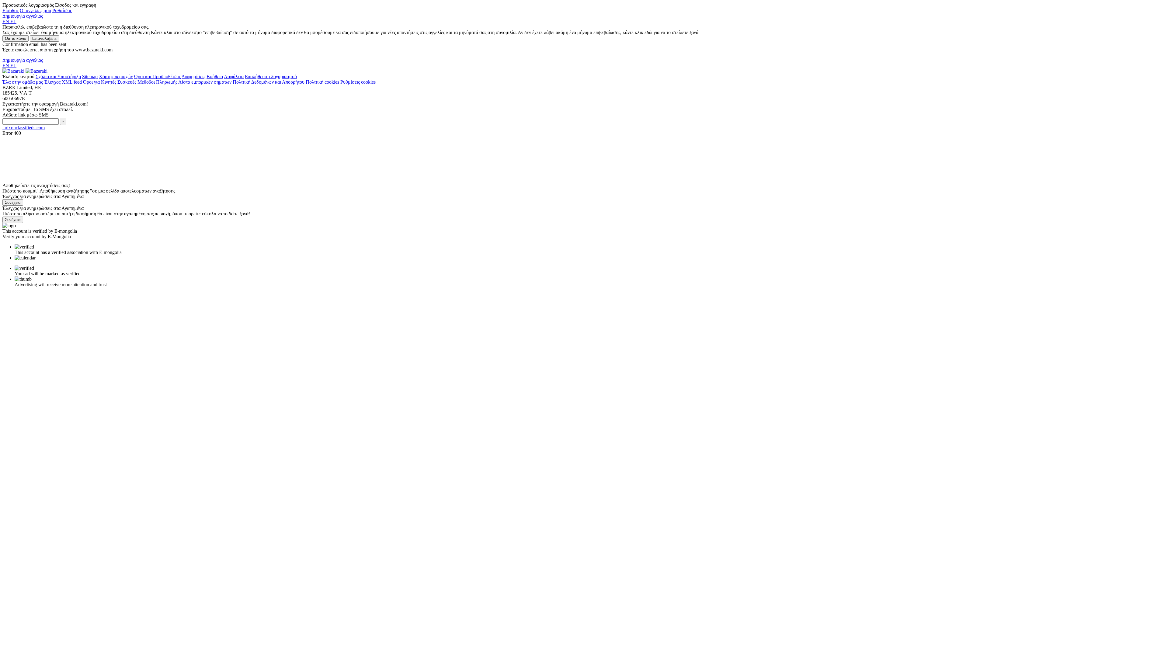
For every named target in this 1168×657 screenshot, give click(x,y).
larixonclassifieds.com (23, 127)
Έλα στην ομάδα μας (22, 82)
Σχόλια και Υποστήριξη (58, 76)
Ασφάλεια (234, 76)
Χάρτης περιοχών (116, 76)
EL (13, 21)
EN (6, 21)
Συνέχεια (13, 202)
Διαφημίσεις (193, 76)
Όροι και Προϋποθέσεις (157, 76)
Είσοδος (10, 10)
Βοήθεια (215, 76)
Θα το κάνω (15, 38)
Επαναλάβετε (44, 38)
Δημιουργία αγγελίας (22, 16)
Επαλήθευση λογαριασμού (271, 76)
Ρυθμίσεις (62, 10)
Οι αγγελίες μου (35, 10)
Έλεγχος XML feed (63, 82)
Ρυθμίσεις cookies (358, 82)
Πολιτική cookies (322, 82)
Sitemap (90, 76)
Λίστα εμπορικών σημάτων (204, 82)
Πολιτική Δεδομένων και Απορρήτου (268, 82)
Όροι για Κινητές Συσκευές (109, 82)
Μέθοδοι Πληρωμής (157, 82)
